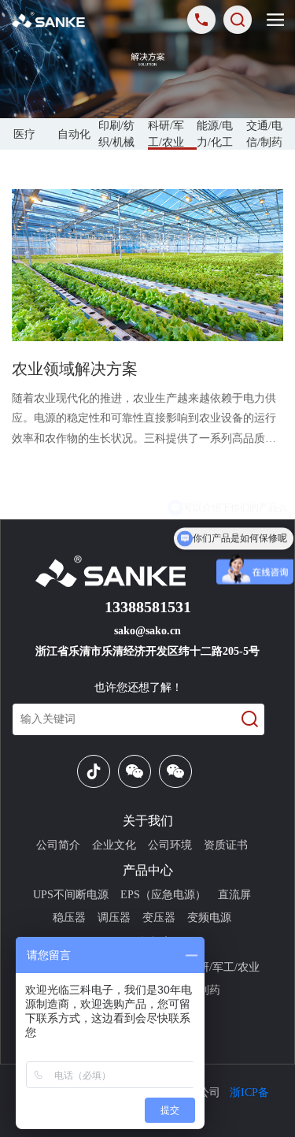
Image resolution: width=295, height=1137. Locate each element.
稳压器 (69, 917)
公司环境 (170, 845)
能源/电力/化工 (215, 134)
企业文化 (114, 845)
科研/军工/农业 (166, 134)
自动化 (73, 134)
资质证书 (226, 845)
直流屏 (234, 895)
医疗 (24, 134)
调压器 (114, 917)
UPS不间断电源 (71, 895)
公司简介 (58, 845)
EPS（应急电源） (163, 895)
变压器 (158, 917)
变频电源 (209, 917)
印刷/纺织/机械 (116, 134)
